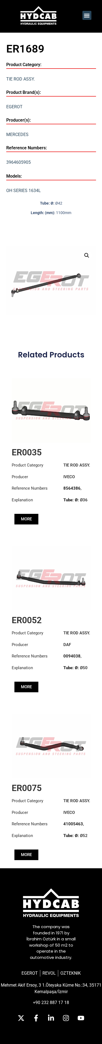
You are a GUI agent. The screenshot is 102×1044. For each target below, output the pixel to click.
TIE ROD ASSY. (20, 79)
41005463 (73, 823)
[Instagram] (66, 1018)
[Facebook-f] (36, 1018)
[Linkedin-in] (51, 1018)
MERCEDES (17, 134)
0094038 (72, 656)
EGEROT (14, 106)
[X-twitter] (21, 1018)
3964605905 (18, 162)
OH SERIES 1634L (23, 190)
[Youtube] (81, 1018)
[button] (86, 15)
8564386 (72, 488)
